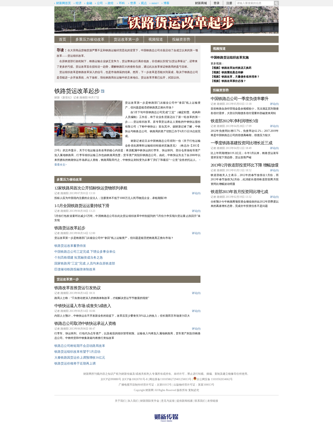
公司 (100, 3)
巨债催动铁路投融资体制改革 (75, 269)
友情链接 (212, 400)
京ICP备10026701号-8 (135, 379)
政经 (110, 3)
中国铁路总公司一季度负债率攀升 (239, 98)
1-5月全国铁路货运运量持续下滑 (81, 205)
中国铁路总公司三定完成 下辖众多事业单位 (85, 251)
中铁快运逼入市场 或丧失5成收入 (82, 305)
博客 (166, 3)
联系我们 (200, 400)
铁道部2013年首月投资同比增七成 (239, 191)
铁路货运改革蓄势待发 (70, 245)
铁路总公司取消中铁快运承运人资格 (85, 323)
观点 (144, 3)
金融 (89, 3)
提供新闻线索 (184, 400)
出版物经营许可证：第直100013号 (194, 384)
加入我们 (133, 400)
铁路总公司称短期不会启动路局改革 (79, 345)
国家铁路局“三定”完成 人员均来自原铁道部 (84, 263)
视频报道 (155, 39)
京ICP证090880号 (111, 379)
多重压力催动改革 (89, 39)
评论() (196, 193)
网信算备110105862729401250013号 (170, 379)
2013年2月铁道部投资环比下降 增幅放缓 (244, 165)
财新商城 (201, 3)
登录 (217, 3)
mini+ (155, 3)
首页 (62, 39)
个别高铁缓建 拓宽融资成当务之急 (78, 257)
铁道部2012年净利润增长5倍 (234, 121)
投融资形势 (181, 39)
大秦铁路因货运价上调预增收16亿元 (79, 357)
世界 (133, 3)
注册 (229, 3)
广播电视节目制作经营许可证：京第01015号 (145, 384)
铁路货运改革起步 (77, 91)
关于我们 (120, 400)
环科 (122, 3)
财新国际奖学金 (149, 400)
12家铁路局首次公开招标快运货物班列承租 (90, 188)
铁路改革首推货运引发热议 (77, 288)
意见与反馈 (168, 400)
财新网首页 (63, 3)
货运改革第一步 (126, 39)
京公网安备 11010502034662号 (215, 379)
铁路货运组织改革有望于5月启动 (77, 351)
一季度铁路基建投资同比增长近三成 (241, 143)
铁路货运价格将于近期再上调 (75, 363)
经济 (79, 3)
